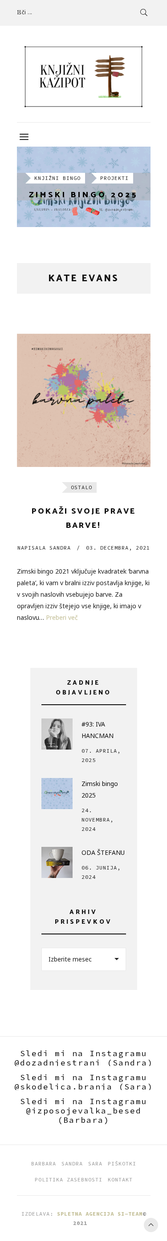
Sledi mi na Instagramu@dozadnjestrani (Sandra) (83, 1058)
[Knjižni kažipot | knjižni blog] (84, 76)
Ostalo (81, 487)
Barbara (43, 1163)
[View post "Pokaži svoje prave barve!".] (84, 400)
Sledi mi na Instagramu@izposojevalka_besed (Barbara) (83, 1110)
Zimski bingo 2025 (83, 195)
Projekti (114, 178)
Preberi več (62, 617)
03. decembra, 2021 (118, 547)
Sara (95, 1163)
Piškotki (122, 1163)
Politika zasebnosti (68, 1179)
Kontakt (120, 1179)
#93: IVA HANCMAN (97, 730)
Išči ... (25, 12)
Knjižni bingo (57, 178)
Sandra (44, 547)
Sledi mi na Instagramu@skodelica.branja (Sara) (83, 1082)
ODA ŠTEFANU (103, 852)
